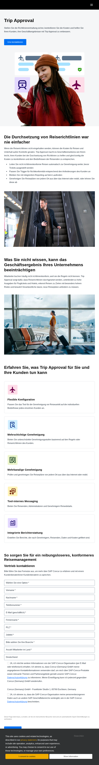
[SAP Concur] (16, 5)
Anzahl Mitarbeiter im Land (17, 648)
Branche (8, 641)
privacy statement (29, 740)
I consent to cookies (27, 756)
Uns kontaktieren (15, 42)
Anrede (7, 581)
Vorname (8, 589)
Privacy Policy (79, 736)
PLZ (6, 626)
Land (6, 655)
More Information (71, 756)
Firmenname (10, 618)
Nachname (9, 596)
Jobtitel (7, 633)
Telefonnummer (11, 603)
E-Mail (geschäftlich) (14, 611)
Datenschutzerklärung (17, 677)
